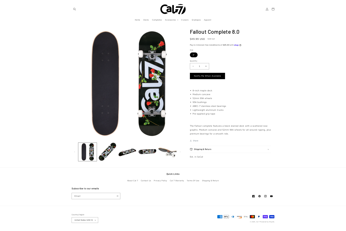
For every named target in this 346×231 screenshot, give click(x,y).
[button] (75, 9)
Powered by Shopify (267, 222)
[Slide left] (75, 152)
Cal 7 (258, 222)
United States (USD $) (83, 220)
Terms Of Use (193, 180)
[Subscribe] (117, 196)
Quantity (193, 61)
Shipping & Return (210, 180)
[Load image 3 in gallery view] (127, 152)
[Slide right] (180, 152)
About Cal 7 (132, 180)
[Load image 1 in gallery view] (87, 152)
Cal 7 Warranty (177, 180)
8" (194, 55)
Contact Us (146, 180)
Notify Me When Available (207, 76)
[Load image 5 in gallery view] (167, 152)
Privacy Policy (160, 180)
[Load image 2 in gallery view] (107, 152)
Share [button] (195, 140)
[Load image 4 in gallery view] (147, 152)
